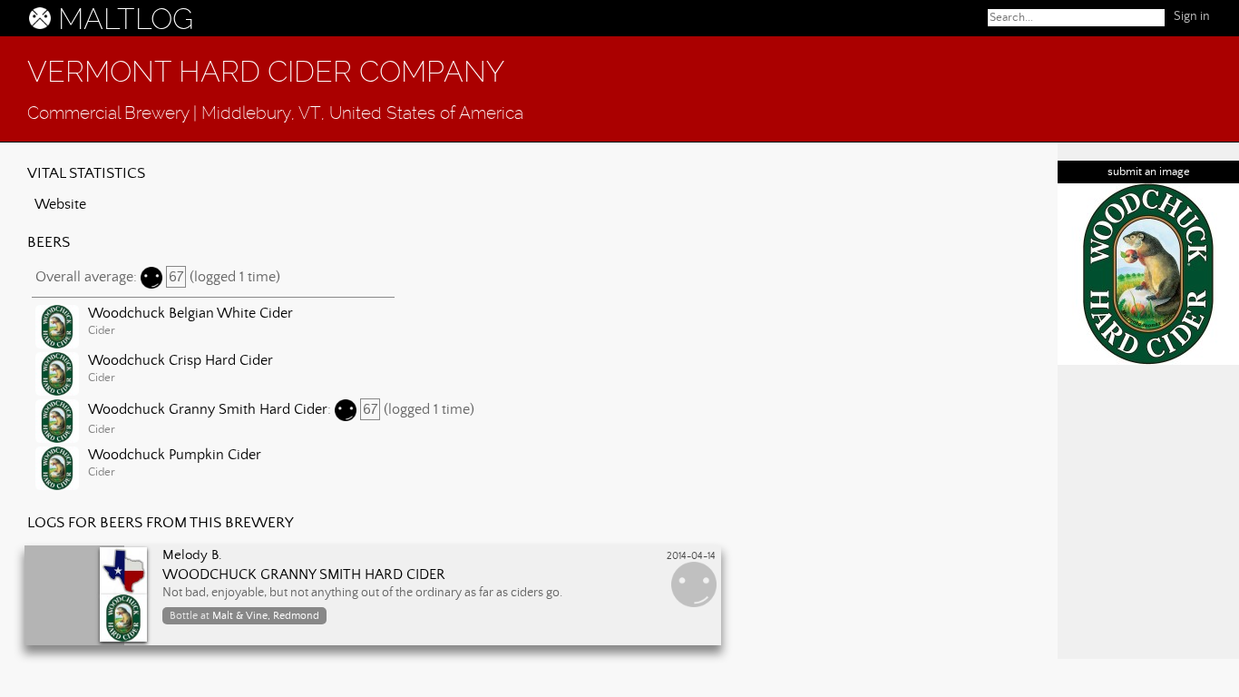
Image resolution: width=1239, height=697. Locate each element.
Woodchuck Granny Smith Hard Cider (207, 409)
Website (60, 204)
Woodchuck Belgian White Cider (190, 313)
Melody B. (192, 555)
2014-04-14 (691, 556)
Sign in (1192, 16)
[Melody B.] (85, 592)
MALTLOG (125, 19)
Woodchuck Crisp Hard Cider (180, 360)
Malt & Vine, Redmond (265, 616)
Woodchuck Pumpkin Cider (174, 455)
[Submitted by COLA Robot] (1148, 274)
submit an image (1148, 172)
